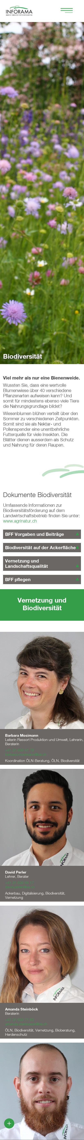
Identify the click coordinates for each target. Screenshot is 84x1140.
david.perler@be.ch (20, 887)
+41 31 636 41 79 (19, 750)
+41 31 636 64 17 (19, 883)
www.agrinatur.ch (20, 521)
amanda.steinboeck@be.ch (26, 1024)
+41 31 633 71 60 (19, 1020)
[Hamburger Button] (64, 11)
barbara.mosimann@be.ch (25, 754)
